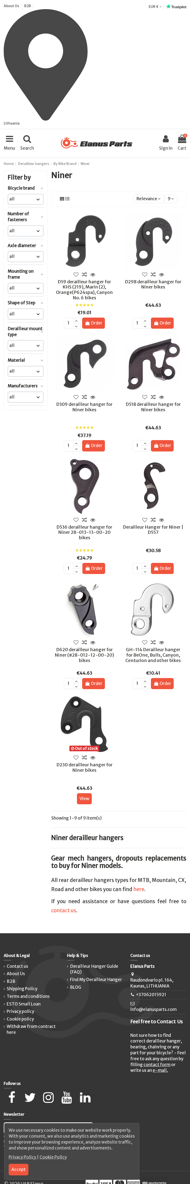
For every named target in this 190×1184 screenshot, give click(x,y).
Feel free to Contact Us (156, 1021)
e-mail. (160, 1070)
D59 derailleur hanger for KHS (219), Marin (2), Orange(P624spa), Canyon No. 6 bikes (84, 290)
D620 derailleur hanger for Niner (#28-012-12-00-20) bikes (84, 655)
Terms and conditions (28, 996)
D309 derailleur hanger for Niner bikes (84, 407)
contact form (156, 1064)
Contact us (17, 966)
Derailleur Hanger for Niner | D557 (153, 529)
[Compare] (84, 274)
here (138, 889)
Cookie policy (20, 1019)
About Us (12, 6)
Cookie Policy (53, 1157)
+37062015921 (151, 994)
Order (96, 323)
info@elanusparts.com (153, 1009)
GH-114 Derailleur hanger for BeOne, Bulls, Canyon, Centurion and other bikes (153, 655)
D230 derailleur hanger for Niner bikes (84, 767)
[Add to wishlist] (76, 274)
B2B (27, 6)
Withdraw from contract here (31, 1029)
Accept (18, 1169)
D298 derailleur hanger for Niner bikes (153, 284)
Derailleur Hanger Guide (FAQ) (94, 969)
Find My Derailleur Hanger (96, 979)
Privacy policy (20, 1011)
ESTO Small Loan (24, 1004)
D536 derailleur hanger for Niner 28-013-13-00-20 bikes (84, 532)
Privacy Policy (23, 1157)
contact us (63, 910)
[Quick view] (93, 274)
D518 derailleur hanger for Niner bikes (153, 407)
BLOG (75, 987)
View (84, 798)
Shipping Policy (22, 988)
